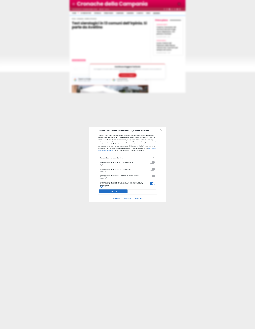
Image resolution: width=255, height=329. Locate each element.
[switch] (152, 162)
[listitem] (127, 158)
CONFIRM (113, 191)
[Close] (162, 131)
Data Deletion (116, 198)
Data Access (127, 198)
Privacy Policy (138, 198)
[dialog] (127, 164)
